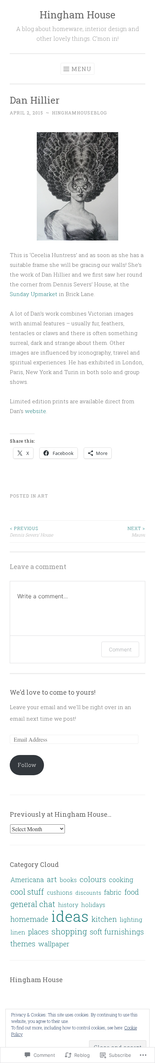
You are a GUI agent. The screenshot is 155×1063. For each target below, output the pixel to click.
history (68, 904)
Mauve (136, 531)
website (35, 411)
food (131, 892)
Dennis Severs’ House (31, 531)
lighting (131, 919)
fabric (112, 892)
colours (93, 879)
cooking (121, 879)
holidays (93, 904)
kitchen (104, 919)
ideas (70, 916)
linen (17, 932)
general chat (32, 904)
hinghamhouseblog (79, 113)
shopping (69, 931)
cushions (59, 892)
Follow (27, 764)
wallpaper (53, 943)
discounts (88, 892)
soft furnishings (117, 931)
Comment (120, 649)
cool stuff (27, 891)
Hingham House (77, 14)
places (38, 931)
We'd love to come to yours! (53, 692)
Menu (81, 69)
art (42, 496)
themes (22, 943)
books (68, 880)
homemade (29, 919)
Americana (27, 879)
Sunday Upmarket (33, 294)
